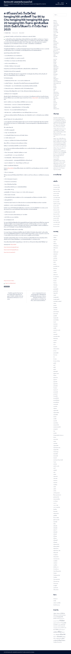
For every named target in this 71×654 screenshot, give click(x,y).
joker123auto (56, 311)
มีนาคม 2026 (56, 195)
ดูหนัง (54, 40)
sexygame (55, 429)
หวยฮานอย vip (56, 558)
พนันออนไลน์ (56, 513)
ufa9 (54, 472)
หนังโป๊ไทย (55, 80)
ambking (55, 258)
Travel (54, 462)
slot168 (54, 433)
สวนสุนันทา (55, 554)
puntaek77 (55, 394)
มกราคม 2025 (56, 224)
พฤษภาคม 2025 (56, 216)
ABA (54, 249)
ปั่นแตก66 (55, 47)
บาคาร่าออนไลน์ (56, 49)
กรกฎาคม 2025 (56, 212)
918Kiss (55, 243)
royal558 (55, 406)
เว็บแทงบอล (55, 583)
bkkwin (54, 264)
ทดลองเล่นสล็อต (56, 499)
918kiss (55, 20)
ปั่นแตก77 (63, 629)
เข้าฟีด (54, 600)
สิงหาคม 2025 (56, 209)
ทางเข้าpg (55, 501)
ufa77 (54, 468)
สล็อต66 (55, 65)
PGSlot (54, 375)
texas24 (55, 457)
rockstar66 (55, 404)
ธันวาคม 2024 (56, 226)
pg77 (54, 365)
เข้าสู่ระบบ (55, 598)
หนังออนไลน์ (55, 43)
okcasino (55, 346)
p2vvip (54, 350)
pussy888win (56, 402)
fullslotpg (55, 37)
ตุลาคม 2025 (56, 205)
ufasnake (55, 482)
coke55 (55, 272)
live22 (54, 38)
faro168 (55, 278)
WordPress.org (56, 604)
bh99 (54, 262)
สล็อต (54, 55)
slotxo (54, 77)
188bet (54, 237)
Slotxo (54, 437)
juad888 (55, 315)
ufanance (55, 480)
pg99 (54, 367)
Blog (58, 2)
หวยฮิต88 (55, 560)
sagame (55, 408)
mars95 (55, 340)
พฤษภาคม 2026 (56, 191)
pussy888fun (56, 398)
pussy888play (56, 400)
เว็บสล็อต (55, 577)
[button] (66, 3)
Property (55, 387)
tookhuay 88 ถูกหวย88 (58, 459)
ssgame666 (55, 445)
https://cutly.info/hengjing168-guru (11, 249)
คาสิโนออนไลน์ (56, 492)
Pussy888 (55, 396)
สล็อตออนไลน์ (56, 108)
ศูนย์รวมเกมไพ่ (56, 519)
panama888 (55, 352)
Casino (54, 270)
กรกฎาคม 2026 (56, 187)
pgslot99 (55, 381)
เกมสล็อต (55, 565)
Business (55, 268)
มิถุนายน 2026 (56, 189)
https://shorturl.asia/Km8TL (9, 252)
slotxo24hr (55, 439)
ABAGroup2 (55, 251)
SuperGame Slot (56, 447)
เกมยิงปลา (55, 562)
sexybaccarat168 (57, 427)
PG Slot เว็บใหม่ (56, 361)
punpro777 (55, 50)
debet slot (55, 274)
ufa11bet (55, 464)
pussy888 (55, 29)
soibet (54, 441)
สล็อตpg (55, 536)
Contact (62, 2)
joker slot (55, 96)
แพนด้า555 (55, 587)
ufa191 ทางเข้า (56, 466)
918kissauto (55, 245)
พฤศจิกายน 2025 (56, 203)
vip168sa (55, 484)
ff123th (54, 280)
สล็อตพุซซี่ (55, 540)
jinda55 (55, 62)
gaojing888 (55, 289)
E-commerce (56, 276)
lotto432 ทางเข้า (56, 330)
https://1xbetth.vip (57, 81)
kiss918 (55, 87)
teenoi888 (55, 453)
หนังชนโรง (55, 23)
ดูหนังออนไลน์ (56, 93)
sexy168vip (55, 422)
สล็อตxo (55, 107)
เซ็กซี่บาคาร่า (56, 567)
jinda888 (55, 307)
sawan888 (55, 414)
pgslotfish (55, 383)
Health (54, 295)
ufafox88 (55, 478)
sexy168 (55, 420)
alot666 (55, 256)
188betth (55, 239)
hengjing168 (6, 286)
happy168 (55, 293)
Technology (55, 451)
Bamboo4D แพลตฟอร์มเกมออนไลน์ (18, 2)
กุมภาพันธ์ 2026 (56, 197)
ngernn (54, 342)
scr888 (54, 418)
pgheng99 (55, 35)
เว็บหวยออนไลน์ (56, 579)
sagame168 (55, 410)
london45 (55, 326)
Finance (55, 282)
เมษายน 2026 (56, 193)
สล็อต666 (55, 527)
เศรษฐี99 (55, 585)
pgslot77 (55, 46)
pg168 (54, 60)
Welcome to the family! (60, 4)
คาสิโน (54, 490)
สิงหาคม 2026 (56, 185)
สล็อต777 (55, 530)
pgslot (54, 34)
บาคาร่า (55, 75)
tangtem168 (55, 449)
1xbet (54, 241)
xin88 (54, 486)
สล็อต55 (63, 632)
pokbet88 (55, 385)
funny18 (55, 287)
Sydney (32, 652)
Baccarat (55, 260)
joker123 (55, 22)
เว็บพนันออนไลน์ (56, 575)
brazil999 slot (56, 266)
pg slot (54, 86)
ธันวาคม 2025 (56, 201)
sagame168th (56, 25)
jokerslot (55, 104)
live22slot (55, 324)
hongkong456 (56, 299)
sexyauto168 (56, 424)
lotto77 (54, 332)
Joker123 (55, 309)
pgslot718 (55, 377)
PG (54, 357)
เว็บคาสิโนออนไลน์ (57, 571)
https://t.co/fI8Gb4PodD (10, 283)
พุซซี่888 (55, 515)
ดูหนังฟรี (55, 28)
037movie (55, 235)
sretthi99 (55, 443)
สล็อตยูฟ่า (55, 542)
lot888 (54, 328)
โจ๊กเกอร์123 (55, 98)
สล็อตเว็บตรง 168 (56, 550)
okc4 (54, 344)
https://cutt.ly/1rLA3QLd (9, 280)
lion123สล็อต (56, 319)
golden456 (55, 291)
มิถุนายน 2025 (56, 214)
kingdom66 (55, 317)
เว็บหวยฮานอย (56, 581)
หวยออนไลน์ (55, 53)
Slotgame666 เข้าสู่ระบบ (58, 435)
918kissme (55, 247)
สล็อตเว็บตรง (55, 66)
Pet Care (55, 354)
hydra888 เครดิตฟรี (57, 301)
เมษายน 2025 (56, 218)
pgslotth (54, 622)
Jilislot (54, 303)
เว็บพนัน (55, 573)
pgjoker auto (56, 373)
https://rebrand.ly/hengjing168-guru (11, 247)
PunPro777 (55, 390)
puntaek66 (55, 392)
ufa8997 (55, 470)
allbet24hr (55, 254)
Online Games (56, 348)
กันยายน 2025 (56, 207)
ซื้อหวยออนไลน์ (56, 52)
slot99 (54, 63)
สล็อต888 (55, 69)
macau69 (55, 334)
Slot (54, 431)
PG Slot (55, 359)
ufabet (54, 474)
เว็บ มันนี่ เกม (56, 569)
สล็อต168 (55, 56)
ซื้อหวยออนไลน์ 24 (57, 494)
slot (54, 90)
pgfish (54, 369)
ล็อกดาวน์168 (56, 517)
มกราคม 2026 (56, 199)
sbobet (54, 416)
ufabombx (55, 476)
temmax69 (55, 455)
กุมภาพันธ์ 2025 (56, 222)
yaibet (54, 488)
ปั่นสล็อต (55, 509)
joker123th (55, 313)
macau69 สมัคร (56, 336)
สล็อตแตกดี (55, 552)
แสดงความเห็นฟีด (56, 602)
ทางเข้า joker (56, 95)
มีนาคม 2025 (56, 220)
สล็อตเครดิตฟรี (35, 97)
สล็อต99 (55, 534)
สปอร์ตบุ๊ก (55, 521)
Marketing (55, 338)
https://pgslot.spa (57, 83)
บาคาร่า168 (55, 32)
